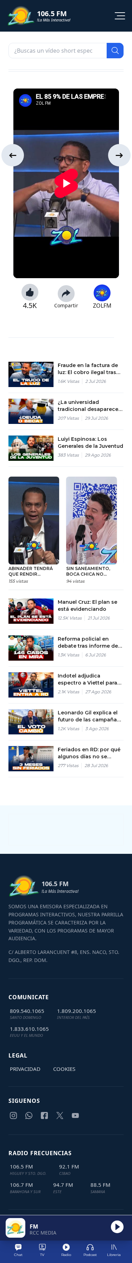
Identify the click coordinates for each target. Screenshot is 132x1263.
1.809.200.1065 (76, 1010)
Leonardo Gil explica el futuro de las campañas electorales (89, 716)
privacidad (25, 1068)
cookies (64, 1068)
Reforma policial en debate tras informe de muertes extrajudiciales (88, 642)
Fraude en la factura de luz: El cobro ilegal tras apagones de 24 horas (88, 369)
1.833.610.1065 (29, 1028)
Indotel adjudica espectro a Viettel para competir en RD (87, 679)
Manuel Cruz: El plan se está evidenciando (87, 605)
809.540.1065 (27, 1010)
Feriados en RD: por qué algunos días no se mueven (89, 753)
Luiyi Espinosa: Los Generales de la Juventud (90, 442)
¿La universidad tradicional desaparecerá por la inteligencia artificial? (90, 406)
